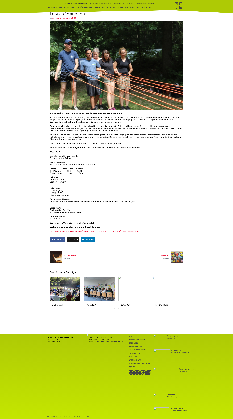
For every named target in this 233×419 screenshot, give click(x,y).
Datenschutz (135, 360)
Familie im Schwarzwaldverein (180, 351)
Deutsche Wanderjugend (173, 396)
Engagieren (144, 7)
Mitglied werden (124, 7)
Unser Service (102, 7)
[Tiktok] (176, 7)
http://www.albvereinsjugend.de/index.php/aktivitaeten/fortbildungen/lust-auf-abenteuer (94, 231)
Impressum (134, 357)
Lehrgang (57, 18)
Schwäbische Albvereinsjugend (179, 409)
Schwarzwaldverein (187, 369)
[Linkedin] (180, 7)
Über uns (86, 7)
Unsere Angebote (67, 7)
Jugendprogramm (175, 336)
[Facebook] (176, 3)
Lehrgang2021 (69, 18)
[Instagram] (180, 3)
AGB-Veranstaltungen (139, 363)
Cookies (133, 367)
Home (51, 7)
